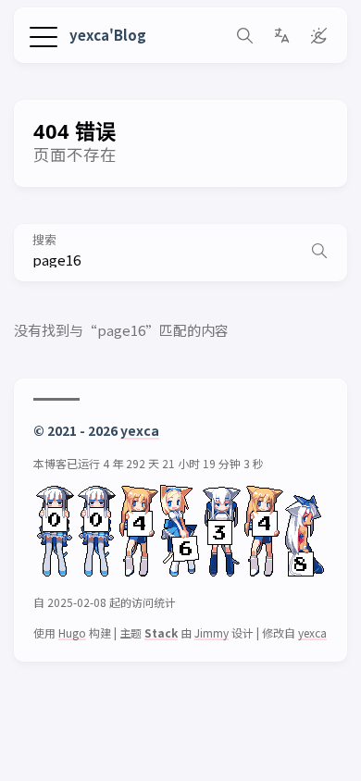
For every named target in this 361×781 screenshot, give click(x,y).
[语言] (281, 35)
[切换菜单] (43, 35)
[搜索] (244, 35)
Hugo (72, 632)
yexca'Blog (107, 35)
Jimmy (211, 632)
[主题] (318, 35)
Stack (161, 632)
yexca (139, 430)
